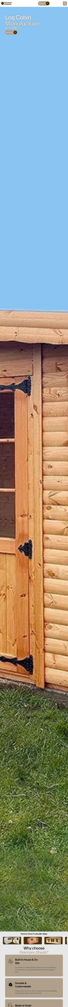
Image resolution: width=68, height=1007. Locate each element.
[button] (3, 467)
